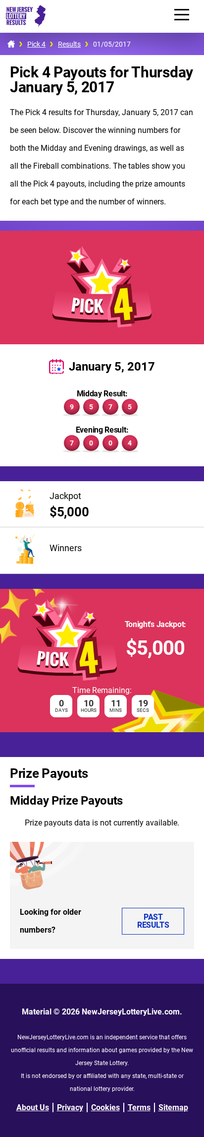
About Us (32, 1107)
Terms (139, 1107)
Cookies (105, 1107)
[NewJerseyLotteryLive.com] (23, 24)
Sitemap (173, 1107)
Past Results (153, 921)
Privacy (70, 1107)
